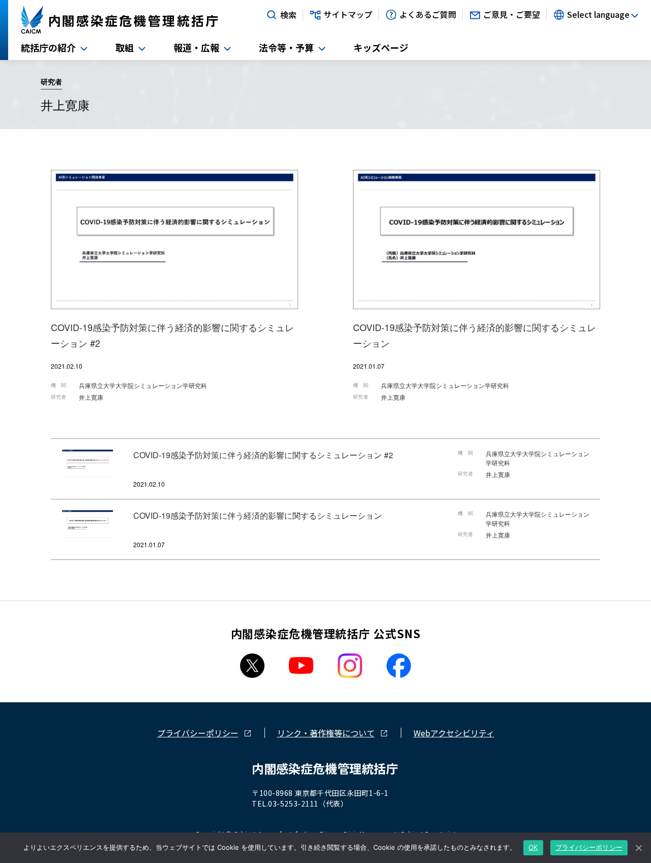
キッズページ (380, 47)
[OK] (638, 848)
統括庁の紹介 (48, 47)
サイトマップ (347, 15)
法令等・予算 (286, 47)
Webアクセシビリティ (453, 733)
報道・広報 (196, 47)
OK (533, 847)
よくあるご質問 (427, 15)
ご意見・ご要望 (511, 15)
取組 (124, 47)
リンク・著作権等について (326, 733)
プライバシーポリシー (198, 733)
